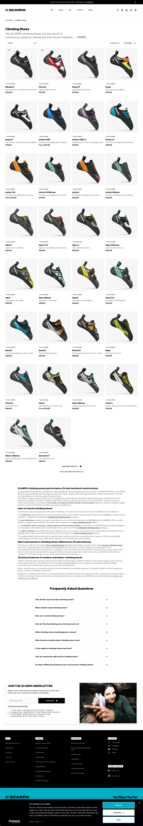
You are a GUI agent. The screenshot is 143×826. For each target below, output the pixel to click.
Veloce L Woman (12, 456)
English (114, 776)
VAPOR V (107, 520)
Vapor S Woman (112, 245)
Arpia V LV (110, 298)
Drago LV (9, 140)
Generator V (44, 456)
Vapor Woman (45, 298)
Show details (34, 822)
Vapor (8, 298)
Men (51, 10)
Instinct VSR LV (79, 140)
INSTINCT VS (94, 520)
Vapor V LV (43, 245)
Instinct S (110, 140)
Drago (108, 87)
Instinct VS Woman (47, 192)
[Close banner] (139, 803)
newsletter (89, 2)
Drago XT (76, 87)
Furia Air (42, 87)
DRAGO (107, 515)
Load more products (71, 467)
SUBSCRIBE (50, 700)
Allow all (118, 805)
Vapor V (8, 245)
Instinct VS (10, 192)
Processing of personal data (18, 706)
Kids (70, 10)
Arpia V (75, 298)
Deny (119, 820)
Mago (108, 350)
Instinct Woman (113, 192)
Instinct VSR (44, 140)
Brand (90, 10)
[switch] (34, 43)
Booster (42, 350)
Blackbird (9, 87)
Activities (80, 10)
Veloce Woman (78, 403)
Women (60, 10)
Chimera (9, 403)
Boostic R (76, 350)
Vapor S (75, 245)
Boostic (8, 350)
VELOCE (21, 533)
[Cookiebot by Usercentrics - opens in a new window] (14, 821)
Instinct (75, 192)
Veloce (42, 403)
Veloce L (109, 403)
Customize (117, 812)
